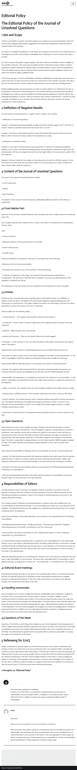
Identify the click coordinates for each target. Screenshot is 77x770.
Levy (12, 681)
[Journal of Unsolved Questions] (8, 3)
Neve (3, 768)
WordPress (18, 768)
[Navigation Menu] (73, 3)
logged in (16, 758)
